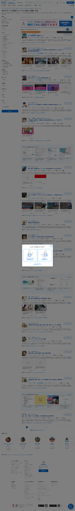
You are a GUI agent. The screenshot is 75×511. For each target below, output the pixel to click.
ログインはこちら (37, 263)
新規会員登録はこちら (37, 264)
